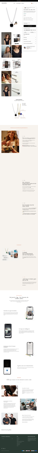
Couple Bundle (28, 392)
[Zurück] (12, 0)
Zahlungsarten (18, 444)
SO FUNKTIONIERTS (18, 3)
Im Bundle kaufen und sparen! (27, 28)
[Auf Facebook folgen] (1, 448)
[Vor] (25, 0)
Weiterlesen (25, 13)
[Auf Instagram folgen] (3, 448)
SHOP (14, 3)
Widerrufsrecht (18, 443)
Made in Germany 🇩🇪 (19, 0)
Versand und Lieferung (19, 442)
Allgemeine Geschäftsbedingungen (20, 441)
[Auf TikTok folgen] (4, 448)
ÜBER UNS (22, 3)
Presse (17, 445)
